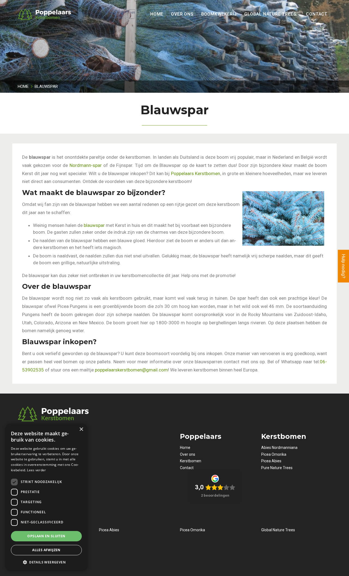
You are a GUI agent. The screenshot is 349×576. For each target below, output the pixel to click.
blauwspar (94, 225)
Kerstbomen (190, 461)
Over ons (187, 454)
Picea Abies (271, 461)
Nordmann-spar (86, 165)
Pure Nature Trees (277, 468)
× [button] (81, 429)
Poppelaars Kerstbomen (195, 173)
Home (185, 447)
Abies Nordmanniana (279, 447)
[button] (46, 562)
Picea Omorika (273, 454)
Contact (187, 468)
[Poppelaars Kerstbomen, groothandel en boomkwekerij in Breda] (44, 14)
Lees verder (36, 470)
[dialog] (46, 497)
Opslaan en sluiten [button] (46, 536)
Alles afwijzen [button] (46, 550)
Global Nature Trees (278, 530)
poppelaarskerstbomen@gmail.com (131, 370)
